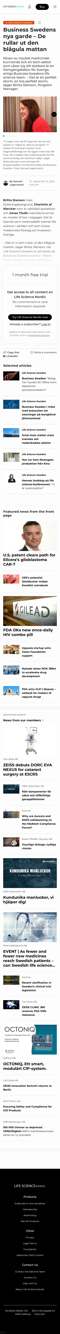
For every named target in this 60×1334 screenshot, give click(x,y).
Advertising (30, 1215)
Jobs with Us (30, 1283)
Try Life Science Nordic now (30, 317)
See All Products (30, 1221)
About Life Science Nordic (30, 1289)
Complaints (30, 1249)
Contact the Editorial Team (30, 1271)
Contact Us (30, 1277)
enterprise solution (39, 335)
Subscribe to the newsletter (30, 1203)
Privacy (30, 1237)
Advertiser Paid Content (30, 1255)
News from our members (22, 720)
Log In (46, 324)
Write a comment (45, 352)
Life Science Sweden (20, 22)
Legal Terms (30, 1243)
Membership (30, 1209)
